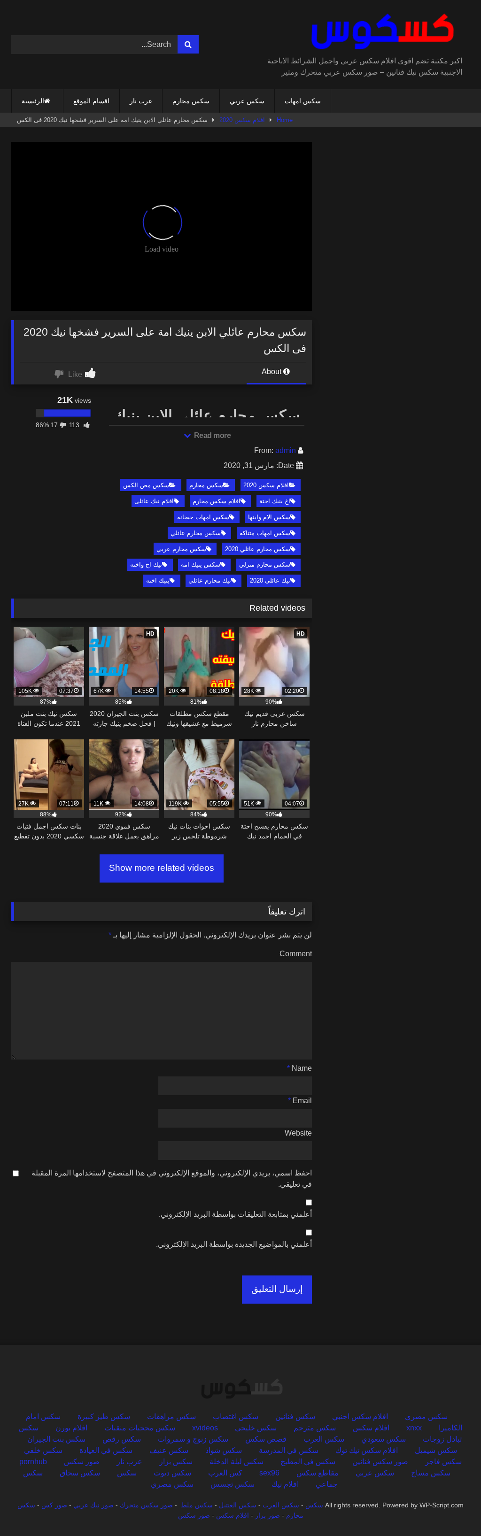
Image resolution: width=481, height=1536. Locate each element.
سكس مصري (426, 1417)
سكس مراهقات (171, 1417)
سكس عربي (247, 101)
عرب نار (141, 101)
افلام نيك (285, 1484)
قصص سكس (266, 1439)
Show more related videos (161, 868)
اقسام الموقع (91, 101)
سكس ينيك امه (200, 564)
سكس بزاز (176, 1462)
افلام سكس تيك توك (366, 1450)
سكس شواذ (223, 1450)
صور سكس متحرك (146, 1505)
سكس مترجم (315, 1428)
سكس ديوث (172, 1473)
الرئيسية (33, 101)
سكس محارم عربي (181, 549)
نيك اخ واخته (146, 564)
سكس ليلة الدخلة (236, 1462)
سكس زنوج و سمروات (193, 1439)
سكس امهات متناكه (265, 533)
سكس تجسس (232, 1484)
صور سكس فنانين (380, 1462)
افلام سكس (371, 1428)
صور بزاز (267, 1515)
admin (285, 450)
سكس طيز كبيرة (104, 1417)
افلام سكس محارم (216, 501)
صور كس (54, 1505)
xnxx (414, 1428)
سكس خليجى (256, 1428)
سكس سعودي (383, 1439)
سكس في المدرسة (288, 1450)
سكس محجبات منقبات (139, 1428)
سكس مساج (430, 1473)
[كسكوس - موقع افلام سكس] (366, 31)
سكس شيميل (436, 1450)
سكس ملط (197, 1505)
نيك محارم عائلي (209, 580)
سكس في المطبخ (307, 1462)
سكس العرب (323, 1439)
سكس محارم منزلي (264, 564)
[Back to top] (452, 1508)
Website (298, 1133)
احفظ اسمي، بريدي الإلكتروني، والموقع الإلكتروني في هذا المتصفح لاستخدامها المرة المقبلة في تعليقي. (171, 1178)
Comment (295, 954)
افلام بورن (71, 1428)
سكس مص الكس (146, 485)
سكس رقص (121, 1439)
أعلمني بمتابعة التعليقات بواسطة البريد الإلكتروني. (235, 1214)
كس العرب (225, 1473)
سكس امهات (303, 101)
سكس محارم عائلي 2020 (257, 549)
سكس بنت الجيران (56, 1439)
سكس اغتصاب (235, 1417)
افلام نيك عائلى (154, 501)
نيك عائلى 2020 (270, 580)
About (272, 372)
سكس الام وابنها (269, 517)
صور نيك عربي (93, 1505)
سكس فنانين (295, 1417)
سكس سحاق (80, 1473)
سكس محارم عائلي (196, 533)
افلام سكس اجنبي (360, 1417)
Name (299, 1068)
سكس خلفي (43, 1450)
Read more (211, 435)
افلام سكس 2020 (242, 119)
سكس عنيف (168, 1450)
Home (285, 119)
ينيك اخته (158, 580)
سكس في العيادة (105, 1450)
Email (300, 1101)
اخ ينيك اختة (274, 501)
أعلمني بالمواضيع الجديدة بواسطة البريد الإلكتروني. (234, 1244)
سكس (127, 1473)
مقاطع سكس (317, 1473)
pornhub (33, 1462)
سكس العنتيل (237, 1505)
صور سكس (82, 1462)
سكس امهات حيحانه (203, 517)
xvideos (205, 1428)
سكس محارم (190, 101)
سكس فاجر (443, 1462)
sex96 (269, 1473)
